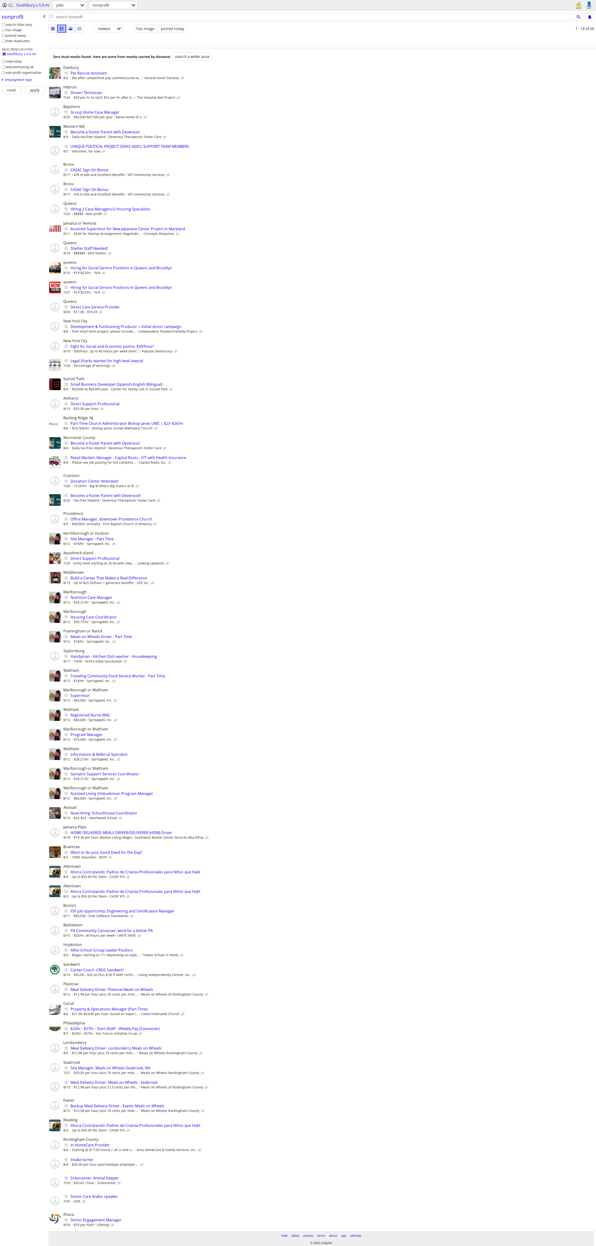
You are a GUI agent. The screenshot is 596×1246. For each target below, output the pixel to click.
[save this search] (589, 17)
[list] (52, 29)
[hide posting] (183, 78)
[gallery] (70, 29)
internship (14, 61)
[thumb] (61, 29)
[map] (79, 29)
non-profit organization (24, 72)
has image (14, 30)
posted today (16, 35)
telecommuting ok (20, 67)
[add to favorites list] (66, 73)
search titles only (19, 24)
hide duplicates (18, 41)
